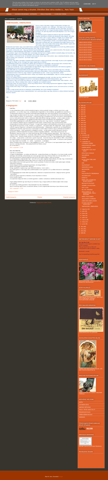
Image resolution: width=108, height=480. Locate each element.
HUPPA (81, 402)
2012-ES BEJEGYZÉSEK (85, 50)
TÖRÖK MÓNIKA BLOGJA (85, 414)
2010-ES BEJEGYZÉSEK (85, 45)
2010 (82, 231)
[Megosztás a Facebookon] (34, 101)
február (84, 221)
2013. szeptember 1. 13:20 (16, 188)
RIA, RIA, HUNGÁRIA (87, 189)
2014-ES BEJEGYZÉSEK (85, 55)
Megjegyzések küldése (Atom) (43, 202)
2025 (82, 107)
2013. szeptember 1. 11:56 (16, 147)
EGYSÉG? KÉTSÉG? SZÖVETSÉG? (87, 203)
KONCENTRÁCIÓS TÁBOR (88, 145)
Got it (94, 4)
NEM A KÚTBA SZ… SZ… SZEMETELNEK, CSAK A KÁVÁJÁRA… (89, 193)
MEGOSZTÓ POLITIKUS (88, 183)
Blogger (61, 476)
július (83, 211)
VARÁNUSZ (82, 417)
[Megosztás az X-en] (32, 101)
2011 (82, 228)
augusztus (85, 209)
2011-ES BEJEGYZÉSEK (85, 47)
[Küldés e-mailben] (29, 101)
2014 (82, 131)
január (83, 224)
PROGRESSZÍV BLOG (84, 412)
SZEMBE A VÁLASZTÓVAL (89, 185)
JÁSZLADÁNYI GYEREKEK (89, 198)
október (84, 139)
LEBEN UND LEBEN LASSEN (89, 201)
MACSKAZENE (85, 169)
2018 (82, 122)
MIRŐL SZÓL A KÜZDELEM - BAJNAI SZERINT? (89, 180)
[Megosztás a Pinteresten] (35, 101)
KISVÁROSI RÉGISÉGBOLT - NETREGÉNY (26, 14)
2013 (82, 133)
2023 (82, 112)
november (84, 137)
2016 (82, 126)
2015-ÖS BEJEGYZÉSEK (85, 57)
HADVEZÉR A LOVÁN (87, 167)
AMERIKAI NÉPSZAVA (85, 407)
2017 (82, 124)
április (83, 217)
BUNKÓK (84, 157)
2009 (82, 233)
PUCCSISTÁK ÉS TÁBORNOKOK (90, 173)
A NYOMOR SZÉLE (84, 404)
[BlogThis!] (30, 101)
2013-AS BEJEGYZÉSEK (85, 52)
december (84, 135)
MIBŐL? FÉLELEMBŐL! (88, 196)
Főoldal (39, 197)
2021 (82, 116)
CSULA (83, 171)
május (83, 215)
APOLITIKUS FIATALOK (88, 153)
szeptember (85, 141)
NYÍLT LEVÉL (85, 187)
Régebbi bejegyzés (69, 197)
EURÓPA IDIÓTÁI (86, 147)
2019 (82, 120)
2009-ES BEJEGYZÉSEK (85, 42)
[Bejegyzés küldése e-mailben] (25, 101)
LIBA (83, 163)
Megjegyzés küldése (13, 191)
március (84, 219)
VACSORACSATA (86, 175)
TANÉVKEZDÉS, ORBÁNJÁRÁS (90, 206)
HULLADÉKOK (85, 155)
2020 (82, 118)
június (83, 213)
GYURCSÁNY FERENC (60, 14)
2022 (82, 114)
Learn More (87, 4)
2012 (82, 226)
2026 (82, 105)
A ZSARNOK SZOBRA (87, 143)
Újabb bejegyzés (11, 197)
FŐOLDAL (9, 14)
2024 (82, 110)
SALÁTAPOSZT (86, 165)
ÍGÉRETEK (84, 177)
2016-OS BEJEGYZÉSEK (85, 59)
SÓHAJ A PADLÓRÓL (45, 14)
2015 (82, 129)
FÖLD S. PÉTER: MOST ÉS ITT (87, 409)
